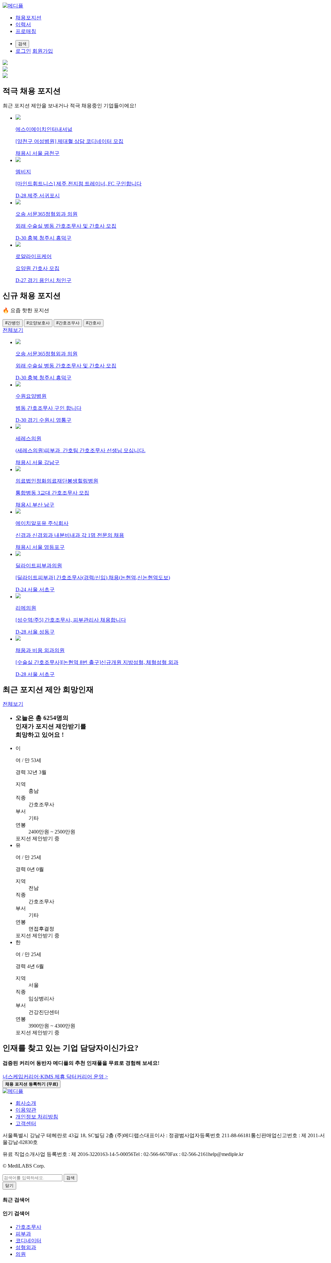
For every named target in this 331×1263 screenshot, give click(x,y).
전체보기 (13, 330)
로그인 (23, 51)
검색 (70, 1177)
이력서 (23, 24)
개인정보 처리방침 (37, 1116)
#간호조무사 (68, 323)
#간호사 (93, 323)
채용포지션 (28, 17)
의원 (21, 1254)
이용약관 (26, 1110)
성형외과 (26, 1247)
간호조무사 (28, 1227)
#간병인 (12, 323)
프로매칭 (26, 31)
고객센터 (26, 1123)
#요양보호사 (38, 323)
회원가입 (42, 51)
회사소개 (26, 1103)
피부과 (23, 1233)
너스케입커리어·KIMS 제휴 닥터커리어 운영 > (55, 1076)
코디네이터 (28, 1240)
